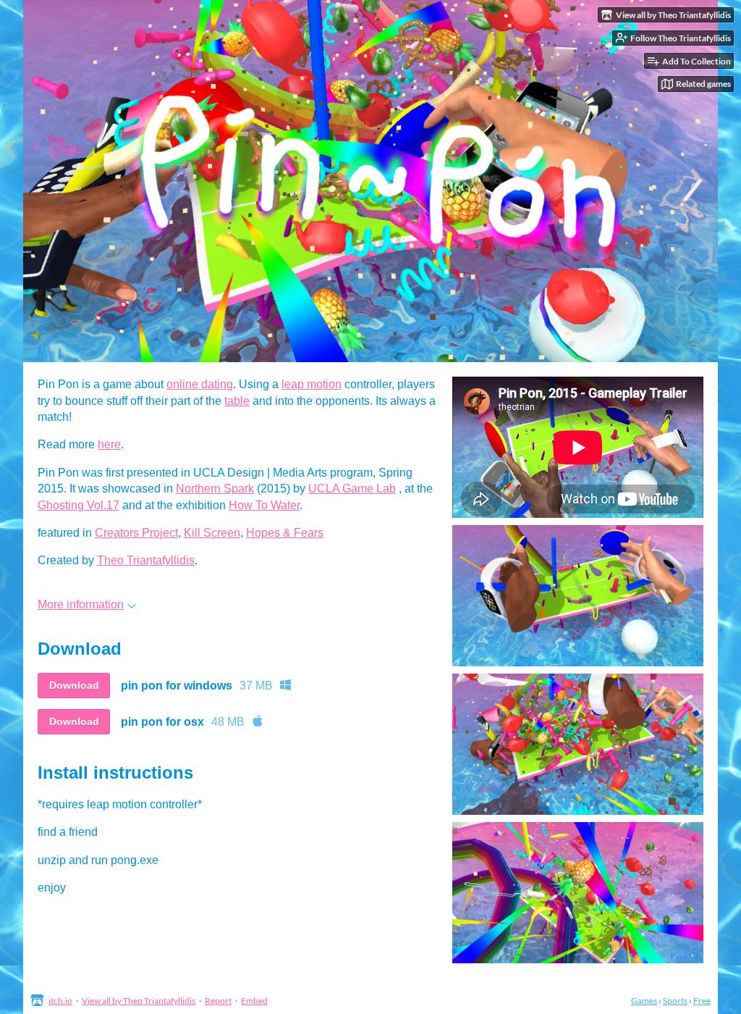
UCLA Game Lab (352, 488)
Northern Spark (215, 488)
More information (81, 604)
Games (644, 1000)
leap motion (311, 384)
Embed (254, 1000)
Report (218, 1000)
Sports (675, 1000)
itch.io (60, 1000)
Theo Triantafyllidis (146, 560)
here (109, 444)
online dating (199, 384)
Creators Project (136, 533)
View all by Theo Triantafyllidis (138, 1000)
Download (74, 685)
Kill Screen (212, 533)
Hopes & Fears (284, 533)
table (237, 401)
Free (702, 1000)
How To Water (264, 505)
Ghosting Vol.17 (78, 505)
